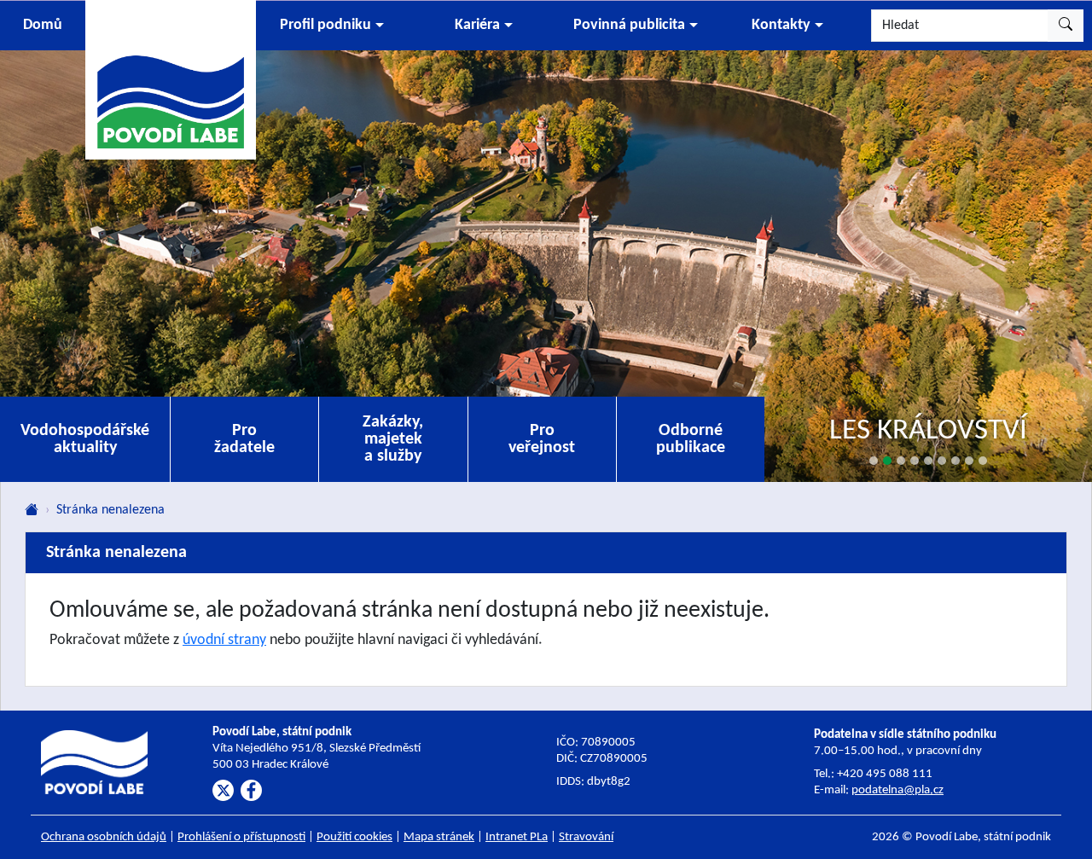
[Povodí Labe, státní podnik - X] (223, 790)
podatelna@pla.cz (897, 790)
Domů (42, 25)
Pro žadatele (244, 439)
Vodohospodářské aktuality (84, 439)
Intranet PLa (516, 837)
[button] (332, 25)
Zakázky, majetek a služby (393, 439)
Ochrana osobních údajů (103, 837)
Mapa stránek (439, 837)
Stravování (586, 837)
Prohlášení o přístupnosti (241, 837)
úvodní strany (224, 640)
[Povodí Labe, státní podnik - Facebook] (251, 790)
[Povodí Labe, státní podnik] (170, 79)
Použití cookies (354, 837)
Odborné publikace (690, 439)
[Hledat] (1065, 25)
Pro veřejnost (541, 439)
